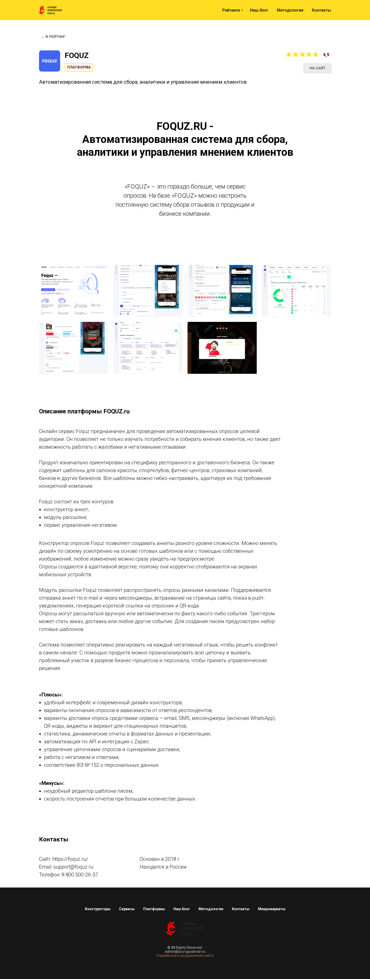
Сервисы (127, 909)
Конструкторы (97, 909)
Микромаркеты (271, 909)
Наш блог (259, 10)
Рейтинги (231, 10)
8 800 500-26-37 (80, 875)
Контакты (321, 10)
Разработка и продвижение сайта (185, 956)
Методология (290, 10)
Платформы (154, 909)
